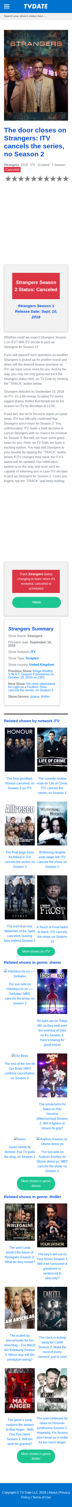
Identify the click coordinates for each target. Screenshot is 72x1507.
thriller (45, 696)
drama (34, 696)
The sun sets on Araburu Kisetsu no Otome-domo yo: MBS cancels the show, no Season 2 (52, 1161)
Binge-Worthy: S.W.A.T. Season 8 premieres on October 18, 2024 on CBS (31, 674)
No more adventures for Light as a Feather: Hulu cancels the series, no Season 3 (31, 687)
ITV (33, 652)
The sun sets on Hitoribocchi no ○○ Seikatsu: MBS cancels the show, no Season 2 (20, 993)
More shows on (36, 951)
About (53, 1492)
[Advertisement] (36, 225)
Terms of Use (41, 1497)
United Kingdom (41, 664)
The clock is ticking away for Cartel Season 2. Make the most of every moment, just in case (52, 1347)
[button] (6, 7)
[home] (36, 7)
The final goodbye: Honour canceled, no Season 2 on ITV (20, 783)
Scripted (32, 658)
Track (36, 602)
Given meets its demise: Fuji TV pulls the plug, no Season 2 (19, 1151)
